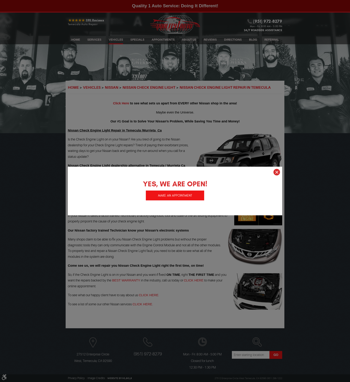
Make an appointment (175, 195)
